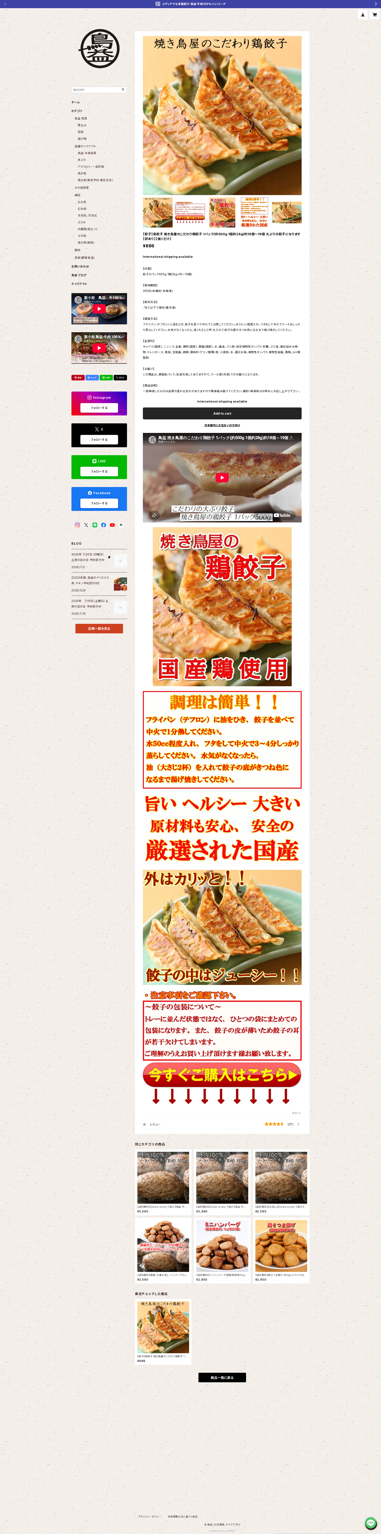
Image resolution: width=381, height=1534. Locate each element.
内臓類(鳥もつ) (87, 229)
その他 (82, 235)
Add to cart (222, 413)
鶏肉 (78, 195)
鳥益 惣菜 (81, 118)
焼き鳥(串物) (86, 242)
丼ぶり (82, 159)
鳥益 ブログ (79, 275)
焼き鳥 (82, 173)
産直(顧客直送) (85, 257)
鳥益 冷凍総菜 (87, 153)
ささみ (82, 222)
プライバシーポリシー (150, 1516)
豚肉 (78, 250)
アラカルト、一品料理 (91, 166)
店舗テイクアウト (85, 146)
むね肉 (82, 208)
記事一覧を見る (99, 629)
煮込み (82, 125)
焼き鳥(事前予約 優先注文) (95, 180)
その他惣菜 (82, 187)
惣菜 (81, 132)
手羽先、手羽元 (87, 215)
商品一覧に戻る (222, 1378)
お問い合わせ (80, 266)
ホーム (75, 102)
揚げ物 (82, 138)
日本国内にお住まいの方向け (222, 425)
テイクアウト (79, 284)
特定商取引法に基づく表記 (183, 1516)
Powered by (218, 1530)
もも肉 (82, 202)
